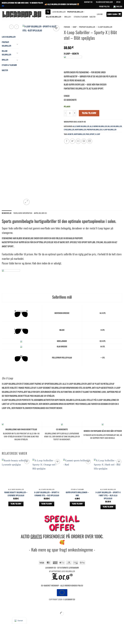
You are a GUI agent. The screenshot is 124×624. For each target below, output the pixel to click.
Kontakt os (88, 2)
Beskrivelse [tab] (7, 213)
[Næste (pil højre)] (12, 618)
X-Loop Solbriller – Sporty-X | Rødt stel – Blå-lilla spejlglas (108, 495)
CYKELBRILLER (69, 129)
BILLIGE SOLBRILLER (53, 17)
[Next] (122, 486)
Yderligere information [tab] (22, 213)
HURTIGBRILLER (80, 129)
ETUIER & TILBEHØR (81, 17)
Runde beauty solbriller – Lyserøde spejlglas (15, 494)
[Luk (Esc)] (30, 606)
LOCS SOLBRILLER (59, 12)
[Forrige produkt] (16, 27)
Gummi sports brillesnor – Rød (77, 494)
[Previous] (2, 486)
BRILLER (67, 17)
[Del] (21, 606)
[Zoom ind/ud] (3, 606)
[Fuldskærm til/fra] (12, 606)
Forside (67, 27)
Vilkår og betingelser (104, 2)
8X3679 (70, 134)
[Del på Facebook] (66, 141)
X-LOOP (97, 134)
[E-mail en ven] (78, 141)
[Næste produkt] (11, 27)
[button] (47, 11)
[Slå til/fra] (17, 44)
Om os (118, 2)
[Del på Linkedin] (89, 141)
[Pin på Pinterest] (83, 141)
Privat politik (104, 6)
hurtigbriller (79, 134)
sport (92, 134)
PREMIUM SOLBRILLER (75, 12)
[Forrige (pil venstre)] (3, 618)
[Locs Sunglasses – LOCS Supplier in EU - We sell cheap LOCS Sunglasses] (22, 14)
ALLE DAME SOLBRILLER (81, 126)
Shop (75, 27)
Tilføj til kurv (89, 113)
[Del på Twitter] (72, 141)
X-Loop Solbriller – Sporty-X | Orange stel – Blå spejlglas (46, 494)
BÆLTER (92, 17)
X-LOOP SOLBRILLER (105, 27)
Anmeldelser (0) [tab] (40, 213)
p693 (87, 134)
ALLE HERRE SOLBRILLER (98, 126)
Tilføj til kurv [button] (16, 504)
